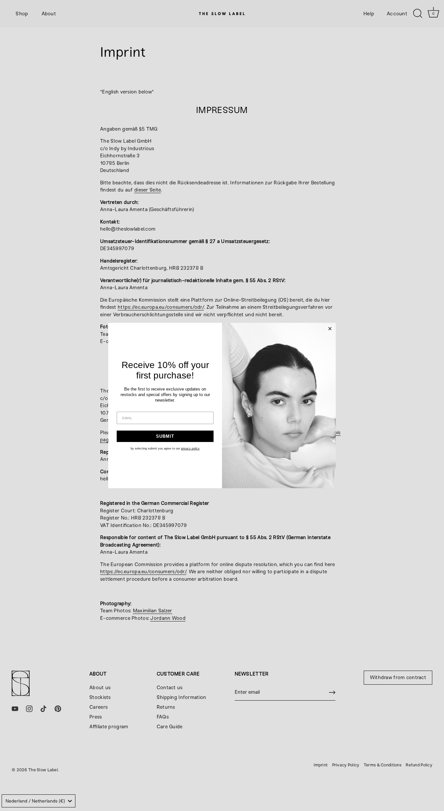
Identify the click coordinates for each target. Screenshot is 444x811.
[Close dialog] (330, 328)
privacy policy (190, 448)
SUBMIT (165, 436)
